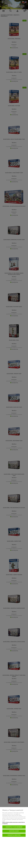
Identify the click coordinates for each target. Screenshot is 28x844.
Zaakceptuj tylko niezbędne (14, 827)
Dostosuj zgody (14, 831)
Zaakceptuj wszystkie (14, 835)
